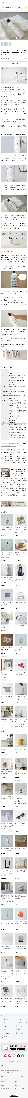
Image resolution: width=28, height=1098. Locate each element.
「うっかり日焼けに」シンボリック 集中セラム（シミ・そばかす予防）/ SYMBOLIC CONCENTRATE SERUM (20, 800)
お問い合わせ (17, 1079)
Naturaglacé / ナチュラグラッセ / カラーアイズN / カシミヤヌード (20, 948)
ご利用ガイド (4, 1079)
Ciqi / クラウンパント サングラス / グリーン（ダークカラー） (21, 825)
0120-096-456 (18, 1068)
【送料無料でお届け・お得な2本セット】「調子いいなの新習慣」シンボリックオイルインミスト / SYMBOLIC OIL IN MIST (7, 898)
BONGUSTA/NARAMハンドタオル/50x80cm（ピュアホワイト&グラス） (7, 948)
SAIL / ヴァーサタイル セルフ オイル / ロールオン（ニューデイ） (7, 923)
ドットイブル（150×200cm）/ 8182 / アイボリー (21, 773)
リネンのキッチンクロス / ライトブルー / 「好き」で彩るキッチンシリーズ (21, 649)
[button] (2, 26)
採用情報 (17, 1085)
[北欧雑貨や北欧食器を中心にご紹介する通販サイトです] (14, 7)
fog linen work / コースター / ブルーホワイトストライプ (7, 604)
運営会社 (3, 1085)
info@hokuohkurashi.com (7, 1068)
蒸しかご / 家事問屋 (19, 625)
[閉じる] (18, 1095)
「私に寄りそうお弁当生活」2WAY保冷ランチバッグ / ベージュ (7, 698)
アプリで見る (13, 1095)
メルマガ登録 (14, 63)
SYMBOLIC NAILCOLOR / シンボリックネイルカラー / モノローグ (7, 529)
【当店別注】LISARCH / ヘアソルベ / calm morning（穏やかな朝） (20, 896)
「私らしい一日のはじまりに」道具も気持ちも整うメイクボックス (21, 554)
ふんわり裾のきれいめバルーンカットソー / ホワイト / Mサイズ (20, 698)
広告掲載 (3, 1081)
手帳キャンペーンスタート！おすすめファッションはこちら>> (14, 10)
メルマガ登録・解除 (19, 1076)
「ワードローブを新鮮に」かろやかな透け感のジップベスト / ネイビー (20, 579)
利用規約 (17, 1081)
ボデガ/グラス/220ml (20, 602)
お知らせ (3, 1076)
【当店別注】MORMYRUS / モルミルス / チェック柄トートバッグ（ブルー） (7, 1000)
